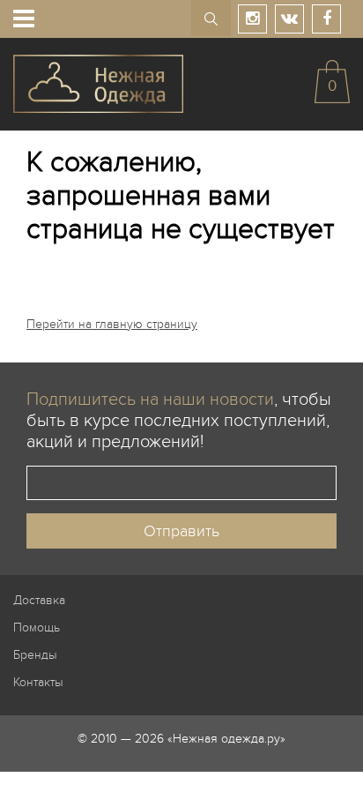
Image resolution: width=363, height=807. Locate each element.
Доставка (39, 600)
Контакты (38, 682)
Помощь (36, 627)
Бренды (35, 654)
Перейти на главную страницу (111, 324)
